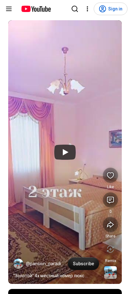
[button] (18, 264)
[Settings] (87, 9)
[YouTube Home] (35, 9)
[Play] (65, 152)
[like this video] (110, 175)
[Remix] (110, 249)
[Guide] (9, 9)
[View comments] (110, 199)
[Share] (110, 224)
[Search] (75, 9)
